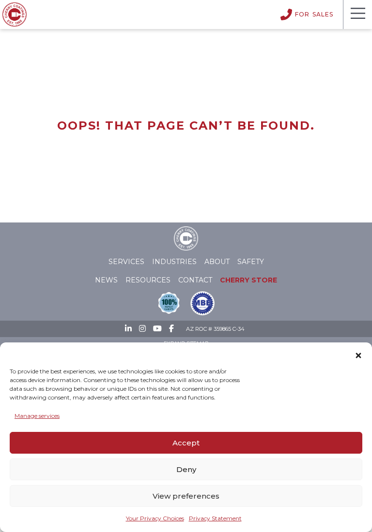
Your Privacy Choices (155, 518)
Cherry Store (248, 280)
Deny (186, 469)
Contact (195, 280)
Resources (147, 280)
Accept (186, 442)
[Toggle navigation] (357, 14)
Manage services (37, 415)
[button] (358, 353)
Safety (250, 261)
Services (126, 261)
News (106, 280)
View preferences (186, 496)
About (217, 261)
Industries (174, 261)
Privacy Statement (215, 518)
